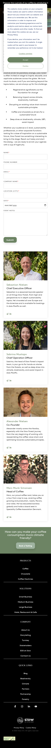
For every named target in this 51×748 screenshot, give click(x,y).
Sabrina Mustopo (17, 354)
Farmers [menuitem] (25, 688)
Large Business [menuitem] (25, 607)
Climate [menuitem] (25, 683)
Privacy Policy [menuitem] (19, 727)
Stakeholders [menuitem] (25, 645)
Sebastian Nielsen (17, 284)
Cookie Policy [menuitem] (31, 727)
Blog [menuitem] (26, 673)
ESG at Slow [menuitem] (25, 650)
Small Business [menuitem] (25, 596)
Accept (25, 60)
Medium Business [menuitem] (25, 601)
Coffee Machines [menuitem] (25, 579)
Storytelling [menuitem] (25, 635)
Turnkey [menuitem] (25, 640)
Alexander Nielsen (17, 421)
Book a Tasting (25, 545)
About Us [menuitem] (25, 629)
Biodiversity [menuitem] (25, 678)
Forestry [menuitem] (25, 699)
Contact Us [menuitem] (26, 655)
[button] (47, 12)
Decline (25, 66)
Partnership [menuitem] (25, 694)
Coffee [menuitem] (25, 568)
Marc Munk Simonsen (19, 488)
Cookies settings (25, 54)
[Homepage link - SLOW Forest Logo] (25, 724)
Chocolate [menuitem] (25, 573)
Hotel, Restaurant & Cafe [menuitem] (25, 612)
